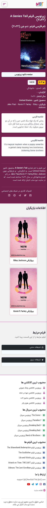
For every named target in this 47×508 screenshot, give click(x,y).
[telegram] (20, 195)
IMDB (31, 82)
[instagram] (41, 484)
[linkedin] (9, 195)
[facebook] (30, 195)
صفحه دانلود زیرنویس (23, 74)
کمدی (38, 88)
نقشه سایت (38, 490)
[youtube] (28, 484)
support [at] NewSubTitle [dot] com (31, 479)
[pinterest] (14, 195)
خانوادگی (30, 88)
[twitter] (25, 195)
